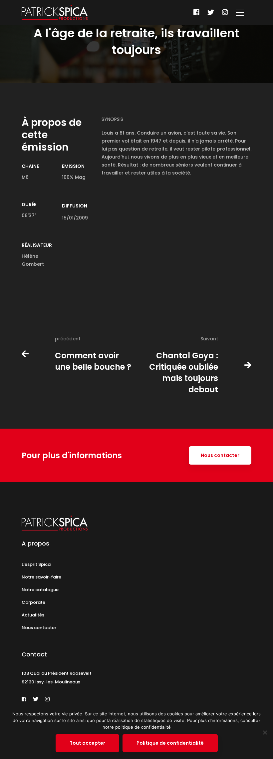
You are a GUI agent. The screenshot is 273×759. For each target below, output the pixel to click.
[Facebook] (196, 12)
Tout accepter (87, 743)
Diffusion (74, 205)
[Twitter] (210, 12)
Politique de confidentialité (170, 743)
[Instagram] (225, 12)
